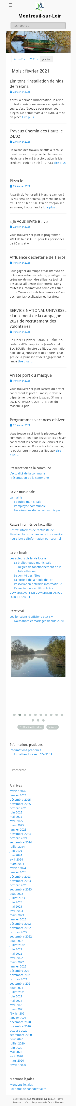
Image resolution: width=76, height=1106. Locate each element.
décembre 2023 (20, 876)
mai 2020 (16, 1052)
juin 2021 (16, 996)
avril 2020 (16, 1056)
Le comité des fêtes (27, 575)
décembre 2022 (20, 924)
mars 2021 (17, 1009)
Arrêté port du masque (31, 375)
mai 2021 (16, 1001)
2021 (33, 59)
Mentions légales (21, 1084)
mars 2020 (17, 1060)
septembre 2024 (21, 842)
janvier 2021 (18, 1018)
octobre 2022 (18, 932)
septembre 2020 (21, 1035)
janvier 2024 (18, 872)
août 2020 (16, 1039)
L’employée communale (30, 506)
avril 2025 (16, 821)
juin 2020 (16, 1048)
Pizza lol (17, 180)
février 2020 (18, 1065)
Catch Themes (55, 1102)
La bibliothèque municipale (32, 563)
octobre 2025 (18, 808)
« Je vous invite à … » (29, 221)
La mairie (16, 497)
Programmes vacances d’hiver (37, 419)
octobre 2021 (18, 979)
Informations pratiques (25, 750)
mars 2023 (17, 915)
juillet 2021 (17, 992)
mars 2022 (17, 962)
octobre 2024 (18, 838)
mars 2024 (17, 864)
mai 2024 (16, 855)
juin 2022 (16, 949)
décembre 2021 (20, 971)
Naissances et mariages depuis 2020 (39, 621)
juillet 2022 (17, 945)
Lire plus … (29, 117)
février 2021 (18, 1013)
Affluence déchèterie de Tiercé (37, 257)
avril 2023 (16, 911)
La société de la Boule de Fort (34, 580)
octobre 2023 (18, 885)
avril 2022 (16, 958)
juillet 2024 (17, 846)
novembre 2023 (20, 881)
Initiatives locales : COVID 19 (33, 754)
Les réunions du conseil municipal (37, 510)
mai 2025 (16, 817)
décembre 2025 (20, 799)
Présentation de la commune (29, 478)
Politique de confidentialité (28, 1089)
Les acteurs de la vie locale (28, 558)
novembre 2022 (20, 928)
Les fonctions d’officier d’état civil (32, 616)
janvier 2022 (18, 966)
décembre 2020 (20, 1022)
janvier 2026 (18, 795)
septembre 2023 (21, 889)
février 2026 (18, 791)
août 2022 (16, 941)
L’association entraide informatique (38, 584)
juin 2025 (16, 812)
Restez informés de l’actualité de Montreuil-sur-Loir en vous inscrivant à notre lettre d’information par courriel (36, 534)
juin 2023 (16, 902)
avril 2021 (16, 1005)
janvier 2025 (18, 829)
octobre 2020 (18, 1030)
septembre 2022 (21, 936)
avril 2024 (16, 859)
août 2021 (16, 988)
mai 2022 (16, 953)
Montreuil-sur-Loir (39, 16)
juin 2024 (16, 851)
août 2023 (16, 894)
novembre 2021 (20, 975)
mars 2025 (17, 825)
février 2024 (18, 868)
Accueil (19, 59)
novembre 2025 (20, 804)
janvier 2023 (18, 919)
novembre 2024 (20, 834)
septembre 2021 (21, 983)
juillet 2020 (17, 1043)
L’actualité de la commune (27, 473)
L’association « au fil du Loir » (33, 588)
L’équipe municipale (27, 502)
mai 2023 (16, 906)
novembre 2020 (20, 1026)
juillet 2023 (17, 898)
